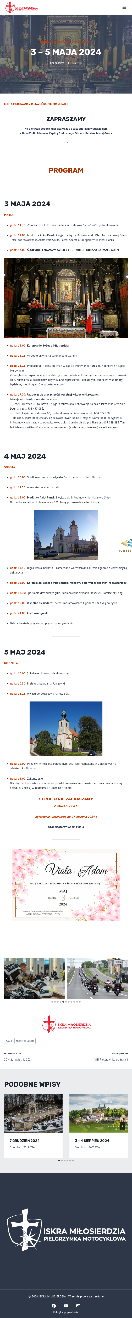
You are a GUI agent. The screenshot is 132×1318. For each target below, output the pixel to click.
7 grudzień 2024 (25, 1141)
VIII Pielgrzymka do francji (111, 1056)
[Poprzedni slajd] (7, 979)
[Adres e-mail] (78, 1306)
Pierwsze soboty (54, 42)
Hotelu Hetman (22, 404)
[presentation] (33, 1113)
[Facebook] (54, 1306)
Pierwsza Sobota (25, 1040)
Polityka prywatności (66, 1312)
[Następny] (122, 1126)
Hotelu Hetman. (92, 477)
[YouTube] (66, 1306)
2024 (9, 1040)
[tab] (52, 1002)
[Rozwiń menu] (124, 7)
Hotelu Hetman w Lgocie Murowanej (65, 366)
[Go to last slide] (9, 1126)
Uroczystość (80, 42)
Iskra (61, 63)
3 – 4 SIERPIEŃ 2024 (92, 1141)
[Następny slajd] (125, 979)
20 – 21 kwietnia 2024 (18, 1056)
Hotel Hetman (47, 225)
